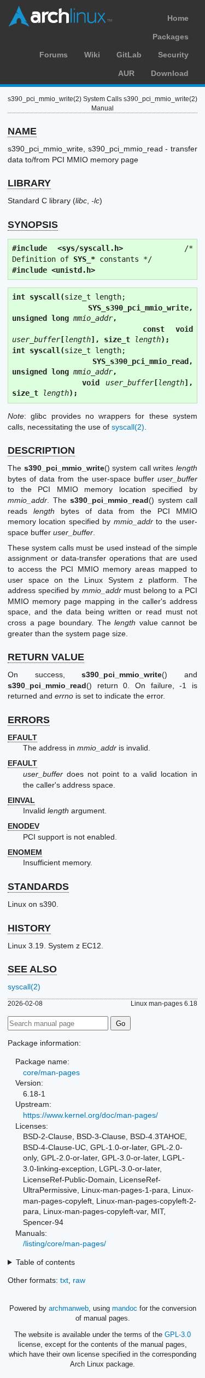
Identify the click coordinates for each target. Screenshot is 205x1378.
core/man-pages (51, 1072)
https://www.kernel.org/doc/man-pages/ (90, 1115)
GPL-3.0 (178, 1334)
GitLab (129, 54)
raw (79, 1280)
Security (173, 54)
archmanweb (69, 1308)
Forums (53, 54)
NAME (22, 131)
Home (178, 18)
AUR (126, 73)
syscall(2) (128, 427)
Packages (171, 36)
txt (64, 1280)
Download (170, 73)
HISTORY (29, 928)
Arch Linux (60, 16)
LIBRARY (29, 183)
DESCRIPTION (41, 450)
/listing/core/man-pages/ (64, 1243)
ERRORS (29, 719)
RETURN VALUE (46, 657)
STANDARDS (38, 886)
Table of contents (45, 1262)
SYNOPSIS (33, 224)
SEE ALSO (32, 969)
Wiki (92, 54)
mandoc (124, 1308)
